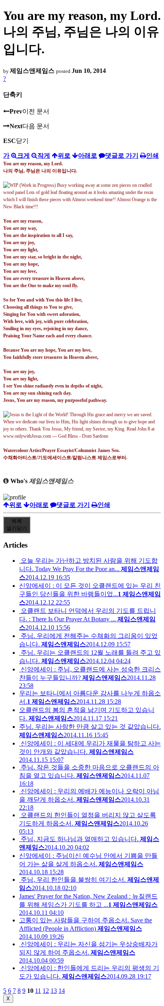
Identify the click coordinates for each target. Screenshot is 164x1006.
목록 (16, 524)
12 (46, 990)
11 (38, 990)
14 (62, 990)
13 (54, 990)
